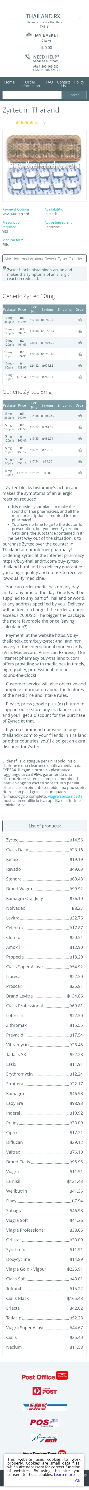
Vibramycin (17, 1044)
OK (77, 1481)
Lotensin (14, 1015)
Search (74, 95)
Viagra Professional (25, 1230)
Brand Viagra (19, 888)
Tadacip (13, 1318)
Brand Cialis (18, 1162)
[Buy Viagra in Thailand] (45, 16)
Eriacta (13, 1308)
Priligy (12, 1123)
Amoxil (13, 947)
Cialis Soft (16, 1279)
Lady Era (14, 1103)
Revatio (13, 869)
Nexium (14, 1347)
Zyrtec (12, 840)
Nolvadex (15, 908)
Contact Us (63, 84)
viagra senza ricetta (65, 796)
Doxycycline (18, 1259)
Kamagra (15, 1093)
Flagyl (12, 1201)
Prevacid (14, 1035)
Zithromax (16, 1025)
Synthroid (15, 1249)
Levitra (12, 918)
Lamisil (13, 1181)
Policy (79, 82)
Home (9, 82)
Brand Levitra (19, 996)
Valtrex (13, 1152)
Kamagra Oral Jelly (24, 898)
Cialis (11, 1337)
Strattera (14, 1084)
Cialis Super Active (24, 966)
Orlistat (13, 1240)
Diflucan (14, 1142)
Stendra (14, 879)
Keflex (12, 859)
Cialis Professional (24, 1005)
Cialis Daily (17, 849)
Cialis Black (17, 1298)
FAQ (49, 82)
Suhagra (14, 1210)
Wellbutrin (16, 1191)
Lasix (11, 1064)
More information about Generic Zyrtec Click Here (44, 258)
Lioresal (14, 976)
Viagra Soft (17, 1220)
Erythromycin (19, 1074)
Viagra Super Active (25, 1327)
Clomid (13, 937)
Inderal (13, 1113)
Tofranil (13, 1288)
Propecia (15, 957)
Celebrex (14, 927)
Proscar (13, 986)
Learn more (64, 1474)
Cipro (11, 1132)
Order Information (30, 84)
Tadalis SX (16, 1054)
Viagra (12, 1171)
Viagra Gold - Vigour (26, 1269)
